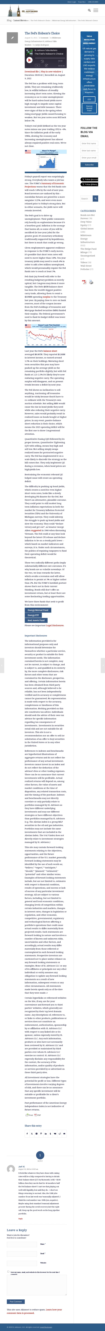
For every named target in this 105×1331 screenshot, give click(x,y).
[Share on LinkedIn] (45, 1133)
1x (37, 65)
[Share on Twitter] (32, 1133)
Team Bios (82, 2)
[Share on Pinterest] (41, 1133)
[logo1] (22, 10)
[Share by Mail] (64, 1133)
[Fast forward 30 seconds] (46, 65)
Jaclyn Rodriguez (42, 45)
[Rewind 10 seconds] (42, 61)
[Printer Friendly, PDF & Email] (33, 1115)
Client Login (71, 2)
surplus (46, 297)
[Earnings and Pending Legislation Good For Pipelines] (2, 665)
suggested (36, 530)
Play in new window (51, 71)
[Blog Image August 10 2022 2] (46, 336)
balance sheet (50, 351)
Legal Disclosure (46, 1327)
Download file (32, 71)
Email (43, 1253)
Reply (20, 1219)
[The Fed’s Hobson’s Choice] (12, 37)
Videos (84, 262)
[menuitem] (88, 10)
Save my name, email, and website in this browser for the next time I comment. (35, 1273)
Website (43, 1263)
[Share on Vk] (55, 1133)
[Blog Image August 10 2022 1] (46, 161)
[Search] (88, 10)
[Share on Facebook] (27, 1133)
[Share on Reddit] (59, 1133)
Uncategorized (88, 256)
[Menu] (94, 10)
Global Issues (87, 228)
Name (43, 1244)
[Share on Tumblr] (50, 1133)
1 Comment (43, 38)
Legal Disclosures (55, 625)
